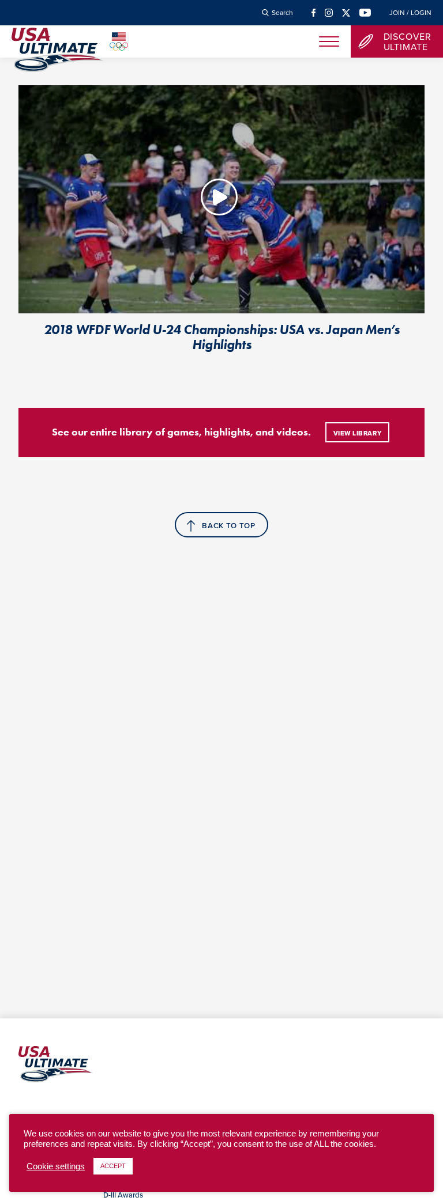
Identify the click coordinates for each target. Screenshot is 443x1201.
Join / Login (410, 12)
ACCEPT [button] (113, 1165)
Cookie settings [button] (56, 1166)
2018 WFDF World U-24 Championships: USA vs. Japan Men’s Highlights (222, 337)
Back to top (228, 525)
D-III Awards (123, 1194)
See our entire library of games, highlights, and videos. (181, 432)
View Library (357, 433)
